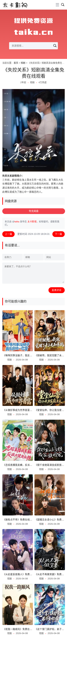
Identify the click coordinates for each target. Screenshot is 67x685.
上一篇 (8, 234)
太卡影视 (32, 221)
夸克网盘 (34, 211)
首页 (16, 63)
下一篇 (58, 234)
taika (16, 221)
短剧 (23, 63)
